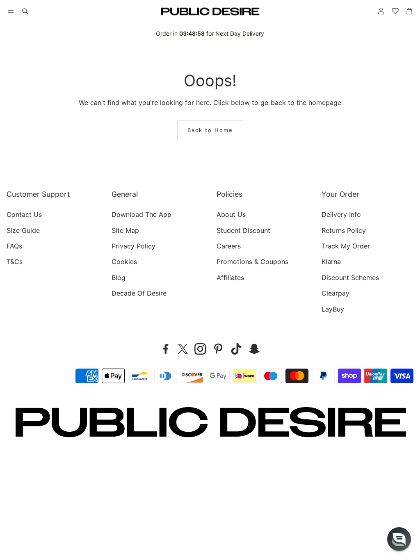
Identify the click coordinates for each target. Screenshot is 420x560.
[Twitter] (183, 349)
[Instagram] (200, 349)
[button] (11, 11)
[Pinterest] (218, 349)
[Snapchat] (254, 349)
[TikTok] (236, 349)
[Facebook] (165, 349)
